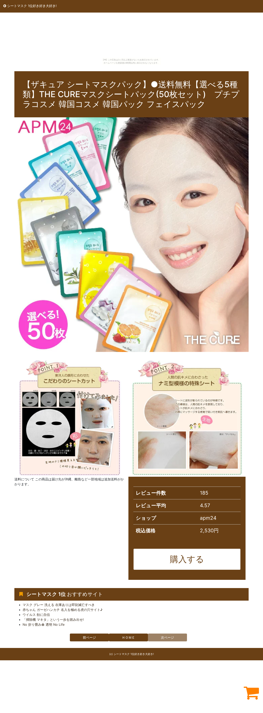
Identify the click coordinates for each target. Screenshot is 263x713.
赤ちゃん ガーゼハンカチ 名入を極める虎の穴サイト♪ (63, 610)
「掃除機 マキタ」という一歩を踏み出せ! (53, 619)
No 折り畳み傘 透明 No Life (44, 624)
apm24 (208, 518)
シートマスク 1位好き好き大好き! (31, 6)
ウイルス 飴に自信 (36, 615)
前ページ (89, 637)
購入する (187, 559)
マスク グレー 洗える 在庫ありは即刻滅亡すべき (59, 605)
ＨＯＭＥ (128, 637)
